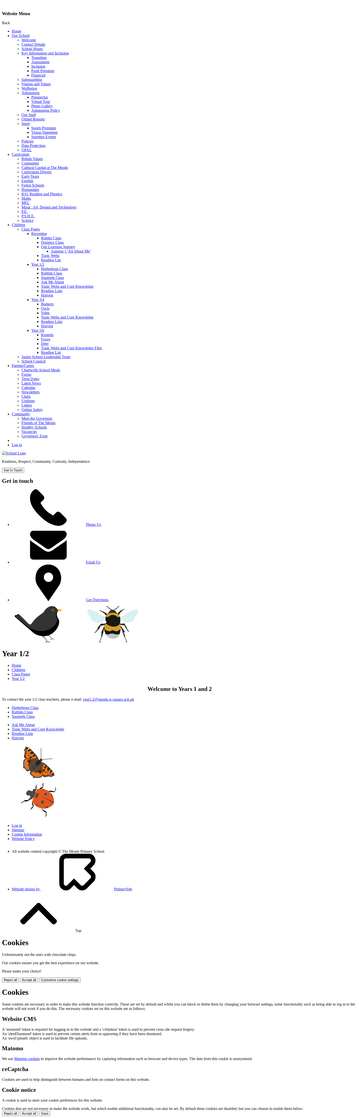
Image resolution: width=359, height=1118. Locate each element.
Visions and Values (36, 84)
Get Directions (97, 600)
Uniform (28, 401)
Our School (21, 35)
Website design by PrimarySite (72, 889)
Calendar (28, 388)
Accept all (29, 980)
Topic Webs (50, 256)
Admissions (30, 93)
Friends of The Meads (38, 423)
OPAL (26, 150)
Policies (27, 141)
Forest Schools (32, 185)
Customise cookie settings (60, 980)
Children (18, 225)
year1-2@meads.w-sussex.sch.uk (108, 699)
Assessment (40, 62)
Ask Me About (52, 282)
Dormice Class (52, 242)
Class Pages (30, 229)
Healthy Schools (34, 427)
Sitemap (18, 830)
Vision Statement (44, 132)
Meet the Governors (36, 418)
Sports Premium (43, 128)
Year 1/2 (37, 264)
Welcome (28, 40)
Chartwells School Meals (40, 370)
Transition (39, 57)
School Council (33, 361)
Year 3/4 (37, 300)
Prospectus (39, 97)
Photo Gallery (42, 106)
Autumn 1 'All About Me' (70, 251)
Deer (45, 344)
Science (27, 220)
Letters (26, 405)
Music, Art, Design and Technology (49, 207)
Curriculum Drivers (36, 172)
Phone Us (93, 524)
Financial (38, 75)
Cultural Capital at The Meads (44, 168)
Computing (30, 163)
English (27, 181)
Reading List (51, 260)
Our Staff (28, 115)
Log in (17, 445)
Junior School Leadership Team (45, 357)
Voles (45, 313)
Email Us (93, 562)
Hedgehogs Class (54, 269)
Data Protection (33, 146)
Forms (26, 374)
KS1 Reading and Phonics (41, 194)
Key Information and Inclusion (45, 53)
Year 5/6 (37, 330)
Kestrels (47, 335)
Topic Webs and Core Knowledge (67, 286)
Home (16, 31)
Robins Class (51, 238)
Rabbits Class (51, 273)
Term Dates (30, 379)
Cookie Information (27, 834)
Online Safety (32, 410)
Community (21, 414)
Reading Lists (51, 291)
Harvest (47, 295)
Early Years (30, 176)
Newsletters (30, 392)
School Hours (32, 49)
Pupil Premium (42, 71)
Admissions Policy (45, 110)
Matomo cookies (27, 1059)
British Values (32, 159)
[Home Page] (14, 453)
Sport (25, 124)
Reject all (10, 980)
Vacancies (29, 432)
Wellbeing (29, 88)
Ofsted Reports (33, 119)
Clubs (26, 396)
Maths (26, 198)
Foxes (45, 339)
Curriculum (20, 154)
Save (44, 1113)
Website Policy (23, 839)
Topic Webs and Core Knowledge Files (71, 348)
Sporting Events (43, 137)
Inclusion (38, 66)
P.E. (24, 212)
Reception (39, 234)
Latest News (31, 383)
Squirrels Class (52, 278)
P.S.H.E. (28, 216)
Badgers (47, 304)
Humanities (30, 190)
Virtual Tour (40, 102)
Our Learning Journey (58, 247)
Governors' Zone (34, 436)
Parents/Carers (23, 366)
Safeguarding (31, 79)
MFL (25, 203)
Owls (45, 308)
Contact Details (33, 44)
